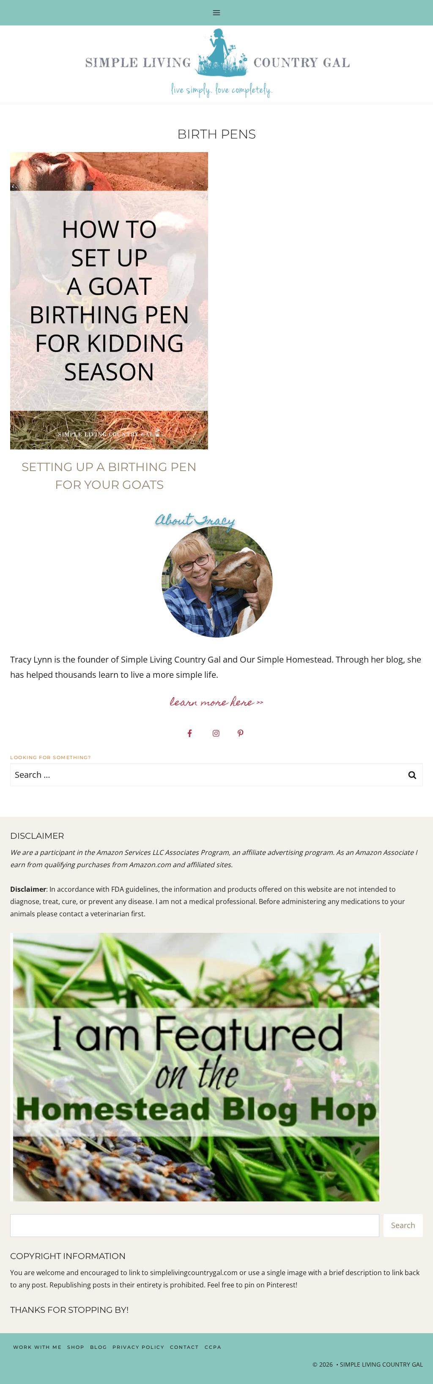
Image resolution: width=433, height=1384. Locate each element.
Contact (184, 1347)
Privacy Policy (138, 1347)
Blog (98, 1347)
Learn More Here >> (216, 703)
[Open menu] (217, 12)
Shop (76, 1347)
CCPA (213, 1347)
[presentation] (109, 300)
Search (403, 1225)
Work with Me (37, 1347)
